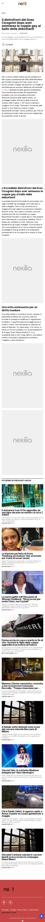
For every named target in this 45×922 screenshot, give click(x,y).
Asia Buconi (6, 523)
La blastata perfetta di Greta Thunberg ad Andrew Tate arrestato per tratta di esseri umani (21, 555)
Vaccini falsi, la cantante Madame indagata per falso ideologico (20, 771)
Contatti (13, 910)
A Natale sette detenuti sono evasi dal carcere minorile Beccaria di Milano (21, 729)
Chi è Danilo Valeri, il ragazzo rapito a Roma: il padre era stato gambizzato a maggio (22, 813)
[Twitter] (9, 901)
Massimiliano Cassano (9, 33)
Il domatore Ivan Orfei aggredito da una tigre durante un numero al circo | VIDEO (22, 512)
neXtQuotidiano (8, 653)
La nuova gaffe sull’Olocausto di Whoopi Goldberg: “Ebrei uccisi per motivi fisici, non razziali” (21, 599)
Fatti (4, 13)
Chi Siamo (5, 910)
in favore (5, 90)
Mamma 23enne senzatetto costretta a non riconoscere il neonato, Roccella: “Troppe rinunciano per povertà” (22, 685)
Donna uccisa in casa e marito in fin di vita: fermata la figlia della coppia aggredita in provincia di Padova (22, 642)
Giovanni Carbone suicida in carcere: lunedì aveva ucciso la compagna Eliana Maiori (22, 857)
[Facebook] (2, 901)
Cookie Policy (33, 910)
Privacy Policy (22, 910)
